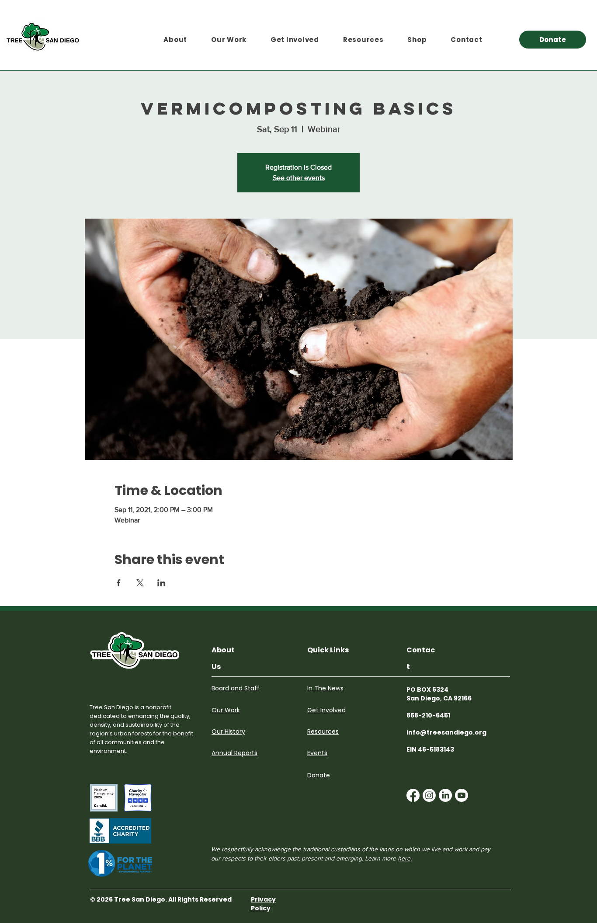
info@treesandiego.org (446, 732)
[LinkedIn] (445, 795)
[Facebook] (413, 795)
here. (405, 858)
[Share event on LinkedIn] (161, 582)
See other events (299, 177)
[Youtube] (461, 795)
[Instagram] (429, 795)
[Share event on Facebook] (119, 582)
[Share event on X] (140, 582)
